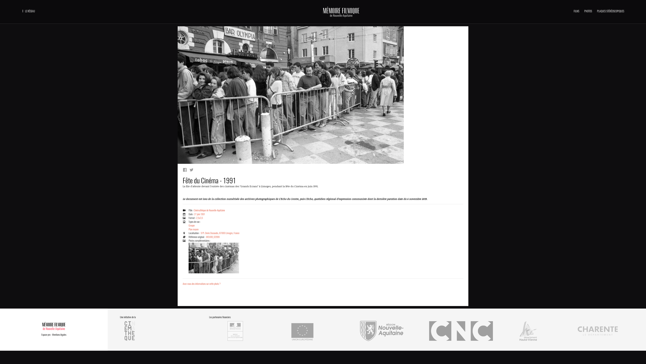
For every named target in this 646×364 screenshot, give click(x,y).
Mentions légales (59, 334)
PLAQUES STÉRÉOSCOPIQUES (610, 11)
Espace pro (45, 334)
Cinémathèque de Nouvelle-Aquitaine (209, 210)
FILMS (576, 11)
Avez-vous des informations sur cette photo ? (202, 283)
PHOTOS (588, 11)
